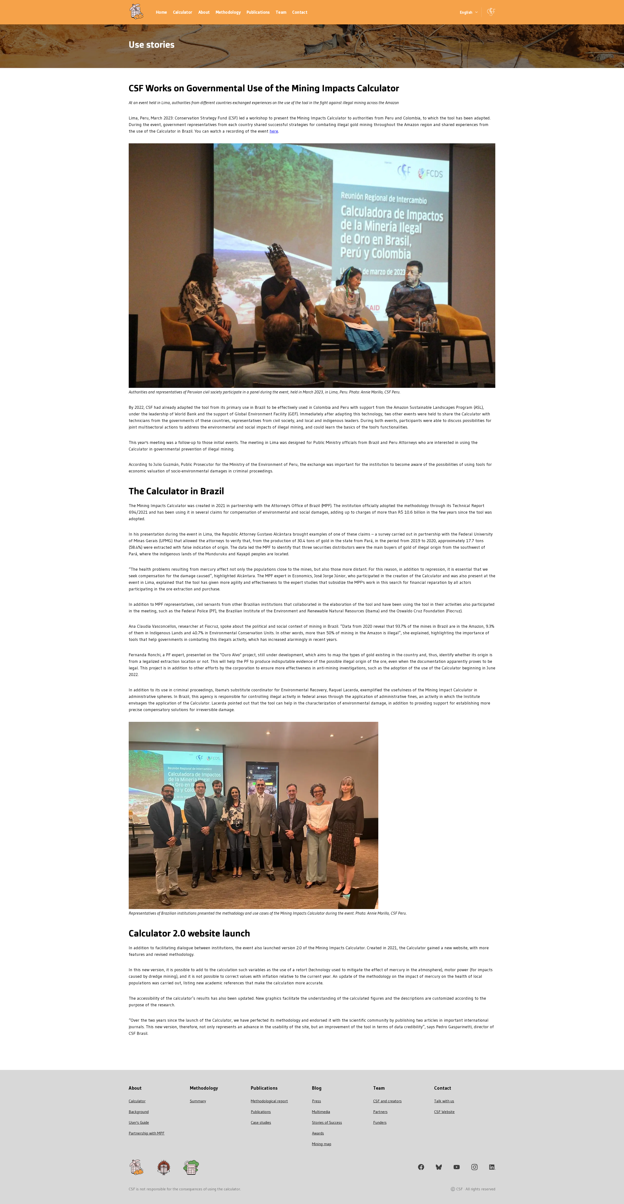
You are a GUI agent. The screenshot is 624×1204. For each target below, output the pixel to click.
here (274, 131)
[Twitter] (439, 1168)
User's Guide (139, 1122)
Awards (318, 1133)
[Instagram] (474, 1168)
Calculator (137, 1100)
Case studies (261, 1122)
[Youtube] (457, 1168)
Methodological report (269, 1100)
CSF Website (444, 1111)
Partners (380, 1111)
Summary (198, 1100)
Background (139, 1111)
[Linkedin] (492, 1168)
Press (316, 1100)
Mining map (321, 1143)
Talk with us (444, 1100)
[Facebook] (421, 1168)
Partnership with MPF (147, 1133)
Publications (261, 1111)
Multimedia (321, 1111)
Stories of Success (327, 1122)
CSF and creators (387, 1100)
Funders (380, 1122)
